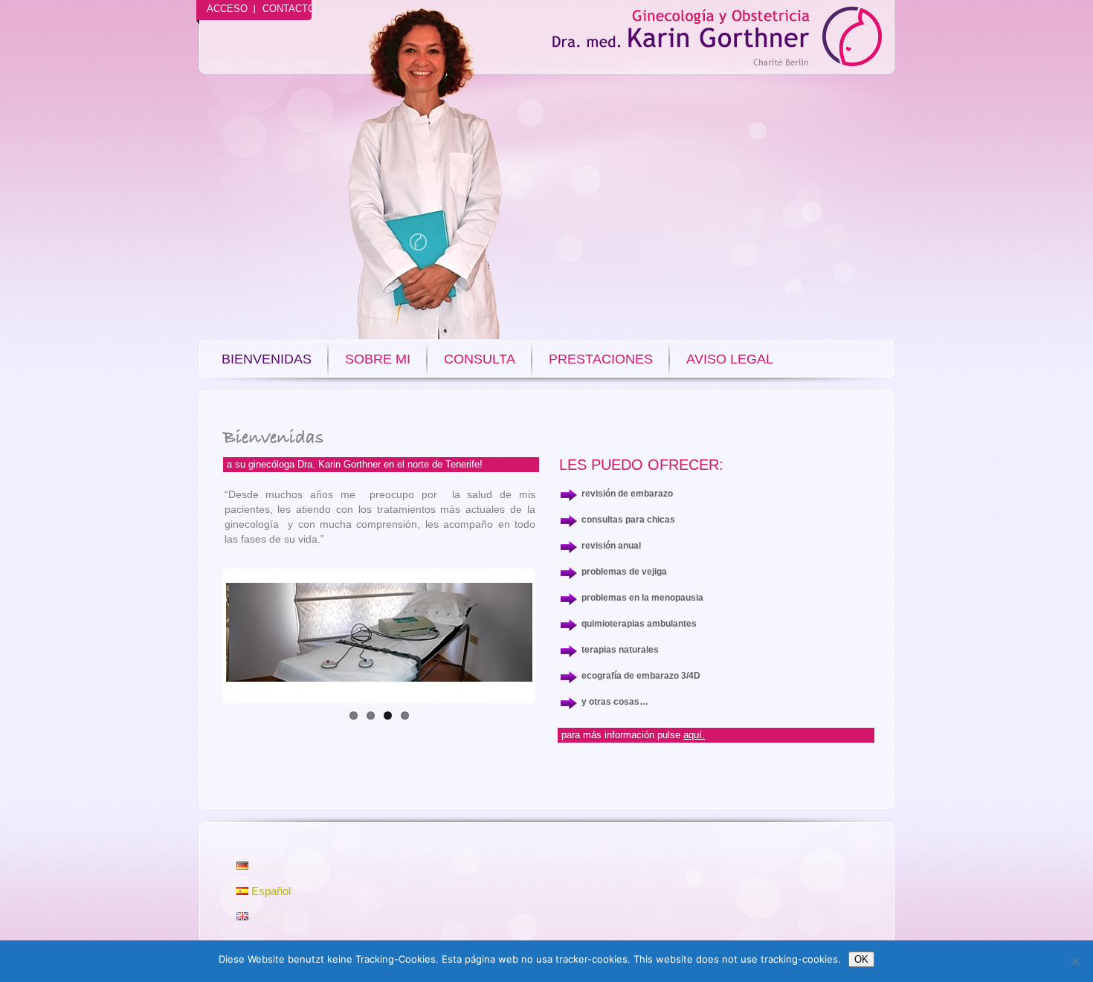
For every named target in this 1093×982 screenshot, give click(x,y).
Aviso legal (729, 359)
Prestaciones (601, 359)
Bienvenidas (267, 359)
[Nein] (1074, 961)
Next (555, 636)
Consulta (479, 359)
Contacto (288, 8)
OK (861, 959)
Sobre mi (377, 359)
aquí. (694, 734)
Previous (204, 636)
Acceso (227, 8)
